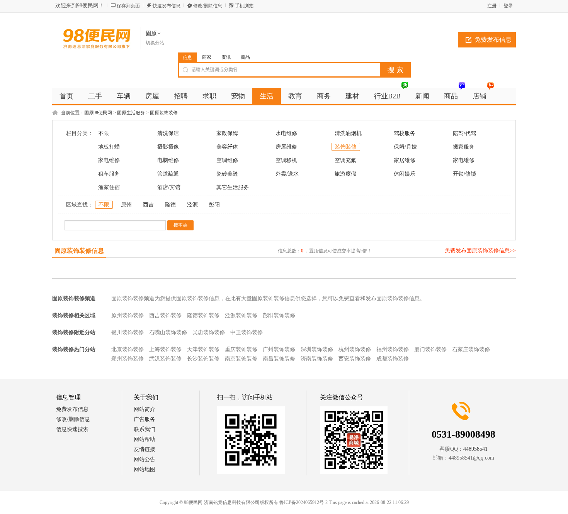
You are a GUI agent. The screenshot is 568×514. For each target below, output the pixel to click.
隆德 (170, 205)
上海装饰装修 (165, 349)
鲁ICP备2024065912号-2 (303, 502)
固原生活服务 (131, 112)
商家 (206, 57)
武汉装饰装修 (165, 359)
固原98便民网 (98, 112)
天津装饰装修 (203, 349)
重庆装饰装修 (241, 349)
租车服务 (109, 174)
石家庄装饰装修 (471, 349)
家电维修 (109, 160)
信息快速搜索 (72, 429)
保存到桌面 (128, 5)
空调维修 (227, 160)
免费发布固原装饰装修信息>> (480, 251)
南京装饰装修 (241, 359)
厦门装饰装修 (430, 349)
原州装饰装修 (127, 315)
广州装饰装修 (279, 349)
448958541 (475, 449)
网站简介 (144, 409)
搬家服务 (463, 147)
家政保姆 (227, 133)
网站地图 (144, 469)
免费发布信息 (493, 39)
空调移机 (286, 160)
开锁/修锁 (464, 174)
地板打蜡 (109, 147)
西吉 (148, 205)
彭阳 (214, 205)
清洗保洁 (168, 133)
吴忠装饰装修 (208, 332)
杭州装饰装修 (354, 349)
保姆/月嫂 (405, 147)
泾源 (192, 205)
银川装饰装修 (127, 332)
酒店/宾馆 (168, 187)
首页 (66, 96)
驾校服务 (404, 133)
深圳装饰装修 (317, 349)
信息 (187, 57)
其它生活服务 (232, 187)
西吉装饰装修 (165, 315)
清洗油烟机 (348, 133)
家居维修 (404, 160)
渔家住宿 (109, 187)
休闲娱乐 (404, 174)
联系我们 (144, 429)
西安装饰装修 (354, 359)
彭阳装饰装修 (279, 315)
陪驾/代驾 (464, 133)
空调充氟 (345, 160)
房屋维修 (286, 147)
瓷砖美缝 (227, 174)
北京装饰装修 (127, 349)
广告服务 (144, 419)
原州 (126, 205)
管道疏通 (168, 174)
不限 (103, 133)
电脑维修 (168, 160)
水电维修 (286, 133)
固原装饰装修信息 (79, 250)
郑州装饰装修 (127, 359)
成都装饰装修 (392, 359)
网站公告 (144, 459)
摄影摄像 (168, 147)
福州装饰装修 (392, 349)
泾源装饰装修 (241, 315)
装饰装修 (346, 147)
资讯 (226, 57)
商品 (245, 57)
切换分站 (155, 43)
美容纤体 (227, 147)
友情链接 (144, 449)
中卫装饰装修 (246, 332)
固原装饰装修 (164, 112)
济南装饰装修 (317, 359)
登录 (508, 5)
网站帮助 (144, 439)
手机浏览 (244, 5)
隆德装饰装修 (203, 315)
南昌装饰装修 (279, 359)
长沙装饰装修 (203, 359)
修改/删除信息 (207, 5)
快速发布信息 (166, 5)
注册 (492, 5)
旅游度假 (345, 174)
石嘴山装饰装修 (168, 332)
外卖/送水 (287, 174)
